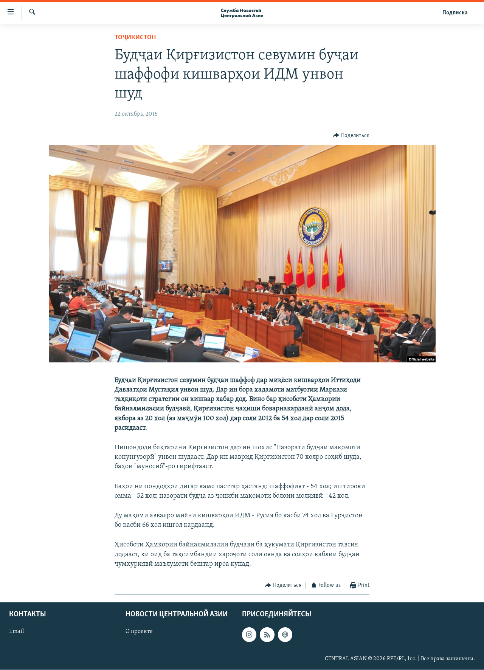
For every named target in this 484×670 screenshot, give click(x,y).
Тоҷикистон (135, 37)
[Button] (351, 136)
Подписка (454, 13)
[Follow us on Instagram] (249, 635)
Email (16, 632)
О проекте (139, 632)
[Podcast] (285, 635)
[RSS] (267, 635)
